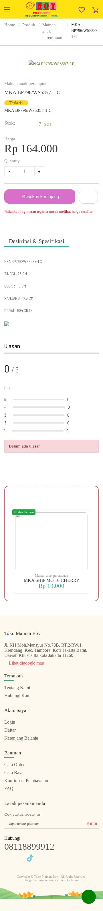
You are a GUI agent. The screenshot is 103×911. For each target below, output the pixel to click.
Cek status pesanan (22, 814)
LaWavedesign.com (51, 880)
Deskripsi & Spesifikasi (36, 241)
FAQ (8, 788)
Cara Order (14, 764)
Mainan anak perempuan (52, 31)
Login (9, 722)
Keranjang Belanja (21, 738)
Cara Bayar (14, 772)
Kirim (91, 823)
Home (9, 25)
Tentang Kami (17, 687)
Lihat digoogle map (26, 663)
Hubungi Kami (17, 695)
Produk (28, 25)
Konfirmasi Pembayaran (26, 780)
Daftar (10, 730)
